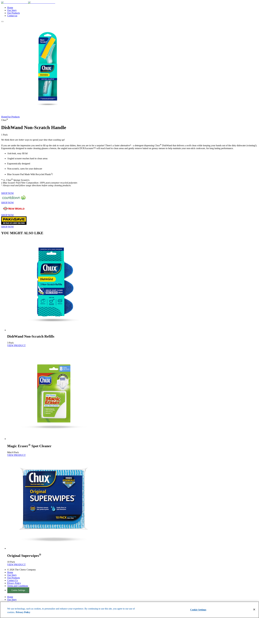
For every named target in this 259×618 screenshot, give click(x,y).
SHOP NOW (7, 193)
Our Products (13, 13)
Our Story (12, 10)
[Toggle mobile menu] (2, 21)
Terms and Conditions (17, 585)
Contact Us (12, 580)
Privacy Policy (14, 583)
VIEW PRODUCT (16, 345)
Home (10, 7)
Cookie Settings (18, 590)
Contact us (12, 15)
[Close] (254, 609)
